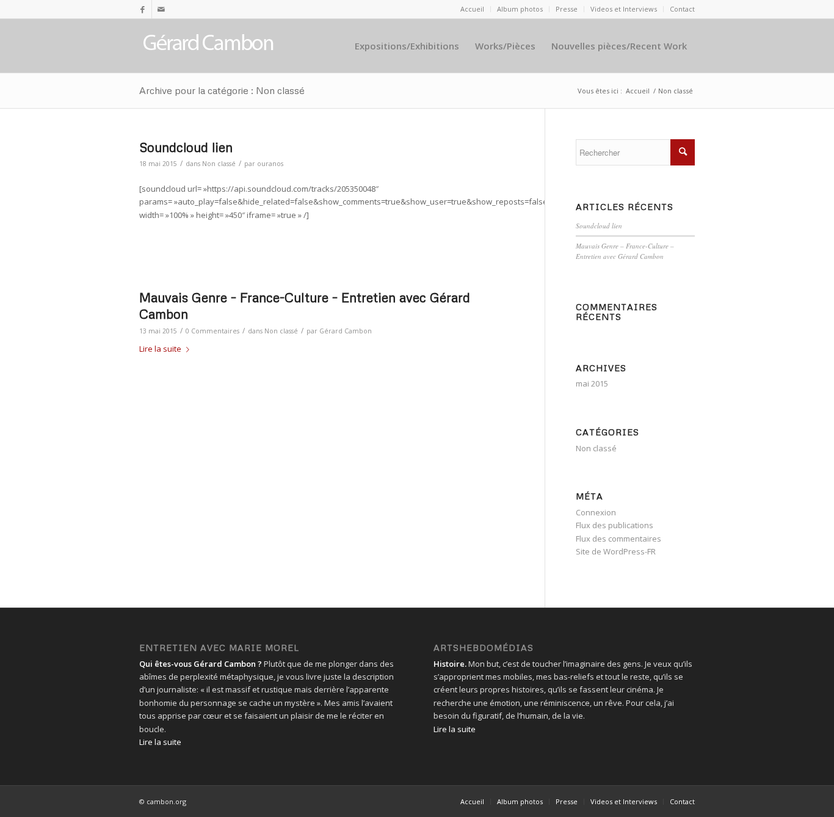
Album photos (520, 8)
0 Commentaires (212, 331)
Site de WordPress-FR (616, 551)
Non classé (219, 163)
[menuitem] (472, 9)
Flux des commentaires (618, 538)
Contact (682, 8)
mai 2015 (592, 383)
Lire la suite (160, 348)
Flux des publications (614, 525)
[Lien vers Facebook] (142, 9)
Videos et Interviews (623, 8)
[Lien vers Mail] (161, 9)
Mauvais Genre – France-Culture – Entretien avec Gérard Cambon (625, 251)
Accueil (472, 8)
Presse (567, 8)
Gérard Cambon (345, 331)
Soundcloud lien (186, 147)
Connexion (596, 512)
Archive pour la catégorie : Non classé (222, 90)
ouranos (270, 163)
